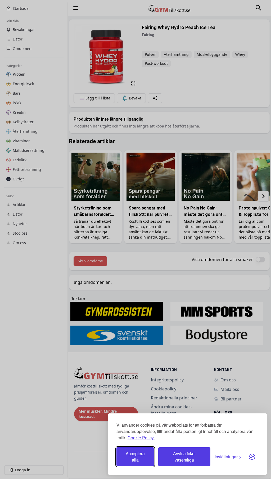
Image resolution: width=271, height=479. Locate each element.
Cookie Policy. (141, 438)
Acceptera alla (135, 456)
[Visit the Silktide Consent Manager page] (252, 456)
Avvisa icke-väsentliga (184, 456)
